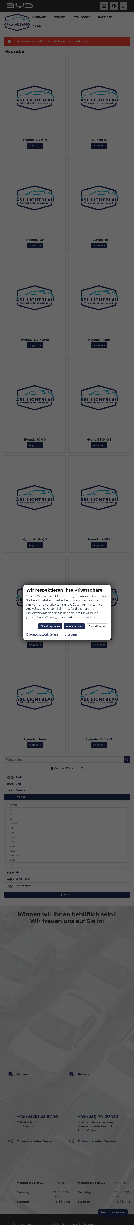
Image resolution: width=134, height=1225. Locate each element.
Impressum (69, 634)
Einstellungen (97, 626)
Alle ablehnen (74, 626)
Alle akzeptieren (50, 626)
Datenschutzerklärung (42, 634)
